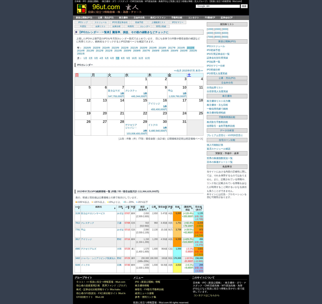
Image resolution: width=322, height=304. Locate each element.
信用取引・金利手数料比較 (221, 126)
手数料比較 (176, 17)
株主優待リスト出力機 (218, 101)
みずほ (120, 213)
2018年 (162, 47)
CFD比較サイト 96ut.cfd (90, 297)
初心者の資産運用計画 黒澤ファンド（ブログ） (102, 285)
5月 (107, 58)
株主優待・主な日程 (217, 105)
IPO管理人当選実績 (217, 73)
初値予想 (139, 22)
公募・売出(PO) (105, 17)
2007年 (146, 50)
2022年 (125, 47)
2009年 (127, 50)
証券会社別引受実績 (217, 57)
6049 (77, 265)
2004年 (174, 50)
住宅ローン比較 (227, 140)
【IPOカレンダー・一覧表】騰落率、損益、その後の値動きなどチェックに (123, 32)
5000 (217, 33)
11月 (141, 58)
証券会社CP (227, 17)
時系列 (131, 26)
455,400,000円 (159, 109)
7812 (77, 223)
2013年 (90, 50)
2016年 (181, 47)
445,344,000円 (139, 96)
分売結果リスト (215, 87)
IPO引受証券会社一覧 (218, 54)
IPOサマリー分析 (216, 65)
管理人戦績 (161, 26)
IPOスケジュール (216, 46)
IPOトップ (83, 22)
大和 (119, 249)
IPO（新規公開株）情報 (147, 282)
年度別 (83, 26)
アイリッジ (154, 103)
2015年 (191, 47)
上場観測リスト (158, 22)
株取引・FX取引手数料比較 (149, 289)
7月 (117, 58)
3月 (96, 58)
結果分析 (117, 26)
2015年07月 (188, 70)
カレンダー (145, 26)
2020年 (144, 47)
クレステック (87, 223)
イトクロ (153, 125)
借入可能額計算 (215, 145)
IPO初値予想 (213, 50)
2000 (217, 29)
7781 (77, 229)
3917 (77, 239)
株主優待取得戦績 (216, 112)
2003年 (184, 50)
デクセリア (131, 125)
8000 (217, 36)
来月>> (199, 70)
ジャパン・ (131, 127)
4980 (77, 249)
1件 (122, 93)
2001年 (81, 53)
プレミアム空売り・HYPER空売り (225, 135)
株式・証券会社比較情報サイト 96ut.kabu (98, 289)
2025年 (97, 47)
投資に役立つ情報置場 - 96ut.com (107, 282)
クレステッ (131, 90)
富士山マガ (114, 90)
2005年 (165, 50)
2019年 (153, 47)
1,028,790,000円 (177, 96)
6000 (225, 33)
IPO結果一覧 (213, 61)
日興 (119, 265)
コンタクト (193, 17)
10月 (134, 58)
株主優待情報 (142, 285)
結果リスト (101, 26)
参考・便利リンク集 (145, 297)
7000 (210, 36)
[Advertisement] (139, 164)
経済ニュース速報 (144, 293)
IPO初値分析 (213, 69)
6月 (112, 58)
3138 (77, 213)
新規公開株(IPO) (84, 17)
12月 (147, 58)
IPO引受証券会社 (120, 22)
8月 (123, 58)
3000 (225, 29)
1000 (210, 29)
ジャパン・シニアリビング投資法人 (98, 258)
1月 (85, 58)
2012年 (100, 50)
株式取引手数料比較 (217, 122)
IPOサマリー (177, 22)
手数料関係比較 (227, 117)
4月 (101, 58)
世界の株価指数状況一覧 (220, 158)
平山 (170, 90)
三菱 (119, 223)
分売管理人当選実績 (217, 91)
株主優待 (123, 17)
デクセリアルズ (88, 249)
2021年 (134, 47)
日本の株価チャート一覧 (220, 162)
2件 (145, 130)
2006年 (156, 50)
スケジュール (101, 22)
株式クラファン (158, 17)
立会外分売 (139, 17)
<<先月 (177, 70)
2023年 (115, 47)
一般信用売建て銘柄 (217, 108)
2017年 (172, 47)
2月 (91, 58)
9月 (128, 58)
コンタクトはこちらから (207, 295)
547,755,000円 (116, 96)
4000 (210, 33)
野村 (119, 239)
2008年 (137, 50)
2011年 (109, 50)
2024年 (106, 47)
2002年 (193, 50)
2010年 (118, 50)
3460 (77, 258)
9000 (225, 36)
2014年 (81, 50)
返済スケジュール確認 (218, 148)
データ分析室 (227, 130)
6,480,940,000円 (158, 130)
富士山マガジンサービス (93, 213)
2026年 (87, 47)
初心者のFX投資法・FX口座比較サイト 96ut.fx (100, 293)
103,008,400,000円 (137, 133)
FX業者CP (210, 17)
